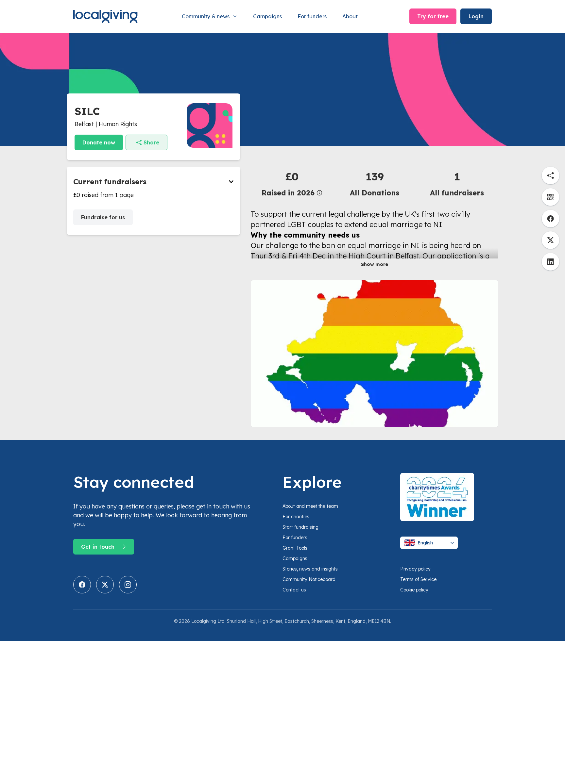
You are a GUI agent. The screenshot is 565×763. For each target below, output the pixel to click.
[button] (292, 183)
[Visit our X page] (105, 584)
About (350, 16)
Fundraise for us (103, 217)
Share (151, 142)
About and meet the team (310, 506)
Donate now (98, 142)
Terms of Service (418, 579)
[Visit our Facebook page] (82, 584)
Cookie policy (414, 590)
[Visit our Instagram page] (128, 584)
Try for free (433, 16)
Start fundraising (300, 527)
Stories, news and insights (310, 569)
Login (476, 16)
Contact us (294, 590)
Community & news (206, 16)
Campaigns (267, 16)
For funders (312, 16)
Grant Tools (294, 548)
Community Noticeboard (308, 579)
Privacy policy (415, 569)
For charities (295, 517)
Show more (374, 264)
